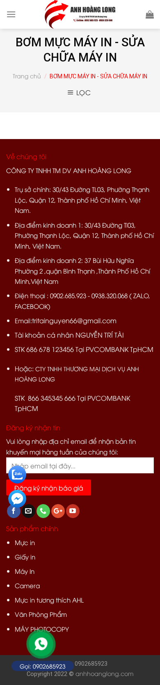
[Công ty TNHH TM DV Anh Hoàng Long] (80, 14)
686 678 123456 (50, 349)
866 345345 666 (51, 397)
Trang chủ (27, 76)
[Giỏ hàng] (150, 14)
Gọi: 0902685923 (43, 666)
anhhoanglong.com (104, 673)
